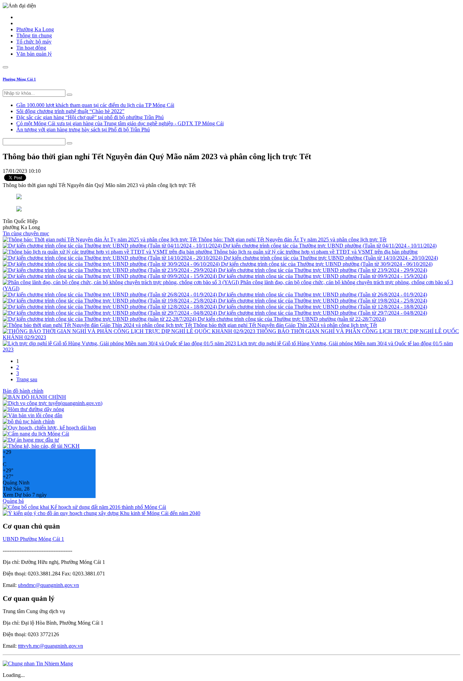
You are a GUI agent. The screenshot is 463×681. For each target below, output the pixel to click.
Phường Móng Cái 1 (19, 79)
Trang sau (26, 379)
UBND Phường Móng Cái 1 (33, 539)
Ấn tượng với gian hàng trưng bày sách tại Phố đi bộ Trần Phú (83, 129)
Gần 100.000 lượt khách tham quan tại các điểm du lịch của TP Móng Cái (95, 105)
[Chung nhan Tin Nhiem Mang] (38, 663)
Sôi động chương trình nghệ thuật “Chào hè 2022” (70, 111)
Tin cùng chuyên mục (26, 233)
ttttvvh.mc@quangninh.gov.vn (50, 646)
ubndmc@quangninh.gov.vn (48, 585)
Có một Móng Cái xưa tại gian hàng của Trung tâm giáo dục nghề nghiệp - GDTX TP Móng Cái (120, 123)
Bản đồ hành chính (23, 391)
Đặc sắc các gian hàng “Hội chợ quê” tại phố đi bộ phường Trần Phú (90, 117)
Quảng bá (13, 501)
